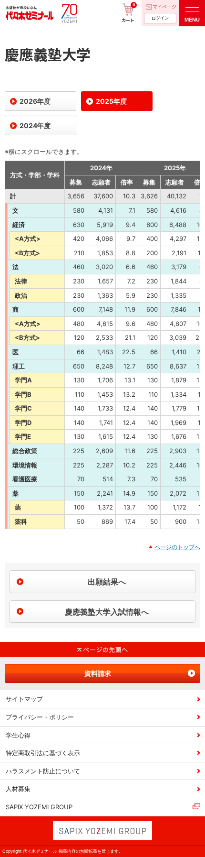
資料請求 (97, 673)
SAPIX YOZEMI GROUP (39, 807)
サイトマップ (24, 699)
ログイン (160, 18)
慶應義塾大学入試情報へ (107, 612)
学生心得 (18, 735)
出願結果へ (107, 581)
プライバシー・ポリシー (40, 717)
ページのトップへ (177, 547)
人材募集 (18, 788)
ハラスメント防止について (43, 771)
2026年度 (35, 101)
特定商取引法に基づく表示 (43, 753)
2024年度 (35, 125)
